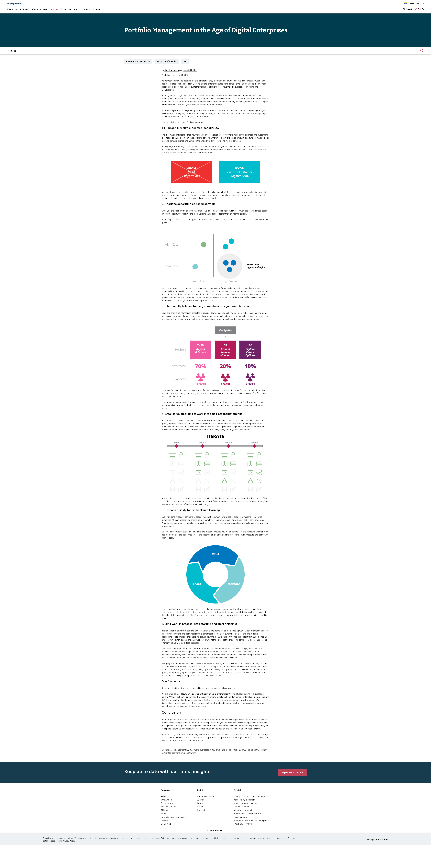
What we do (166, 800)
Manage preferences (377, 839)
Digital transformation (166, 61)
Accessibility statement (244, 800)
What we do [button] (12, 9)
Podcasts (201, 810)
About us (165, 796)
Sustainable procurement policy (248, 813)
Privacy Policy (69, 841)
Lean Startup (220, 535)
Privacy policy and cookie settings (249, 796)
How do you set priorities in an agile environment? (205, 694)
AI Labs (164, 810)
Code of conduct (241, 806)
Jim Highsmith (171, 70)
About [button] (87, 9)
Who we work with (169, 806)
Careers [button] (77, 9)
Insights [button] (54, 9)
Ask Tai (421, 9)
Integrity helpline (241, 810)
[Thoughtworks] (14, 2)
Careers (164, 820)
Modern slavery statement (246, 803)
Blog (185, 61)
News (163, 813)
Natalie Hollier (190, 70)
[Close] (426, 836)
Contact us (166, 824)
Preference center (205, 796)
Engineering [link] (66, 9)
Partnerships (167, 803)
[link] (292, 772)
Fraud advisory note (243, 824)
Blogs (200, 803)
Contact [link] (96, 9)
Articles (200, 800)
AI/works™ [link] (24, 9)
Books (200, 806)
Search (409, 9)
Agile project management (138, 61)
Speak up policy (241, 817)
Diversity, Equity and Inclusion (174, 817)
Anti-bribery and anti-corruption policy (251, 820)
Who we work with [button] (40, 9)
